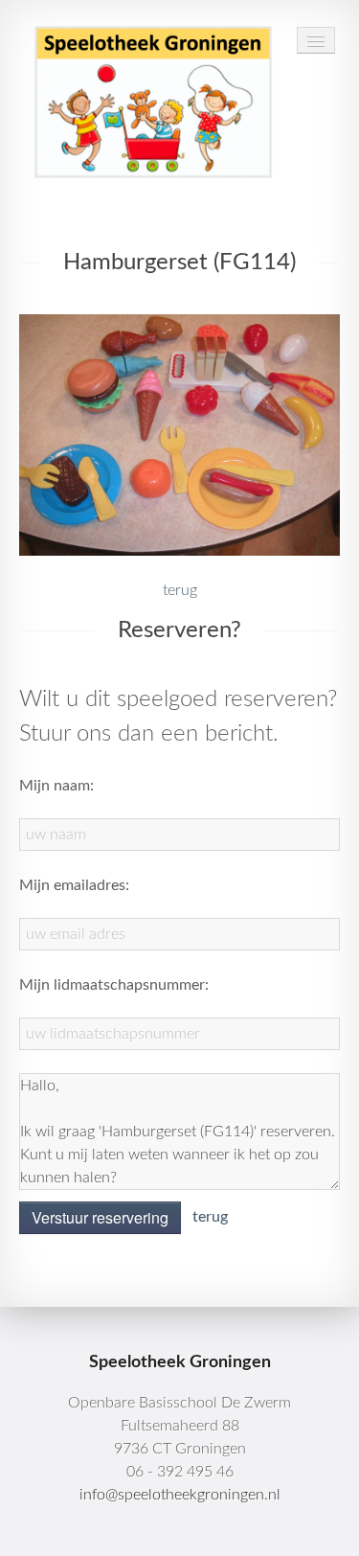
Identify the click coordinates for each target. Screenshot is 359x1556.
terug (180, 590)
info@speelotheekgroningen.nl (179, 1494)
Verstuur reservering (100, 1217)
